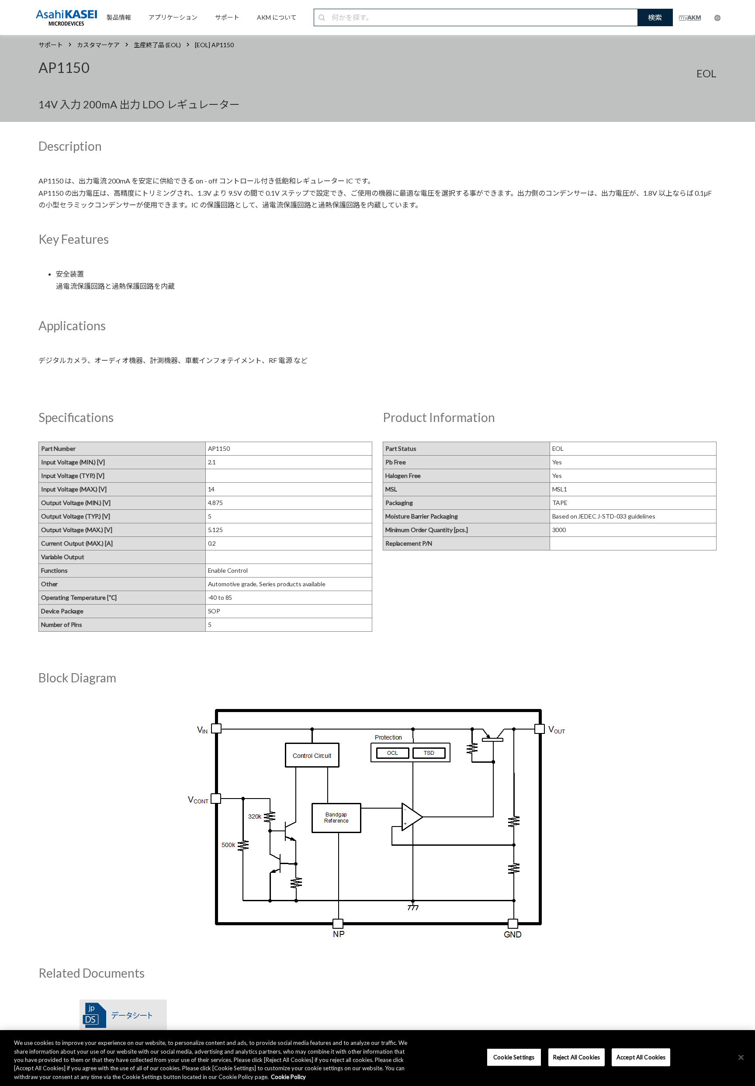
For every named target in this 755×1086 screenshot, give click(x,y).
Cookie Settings (513, 1057)
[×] (741, 1057)
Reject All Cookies (576, 1057)
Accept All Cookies (640, 1057)
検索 (655, 17)
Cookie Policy (288, 1076)
